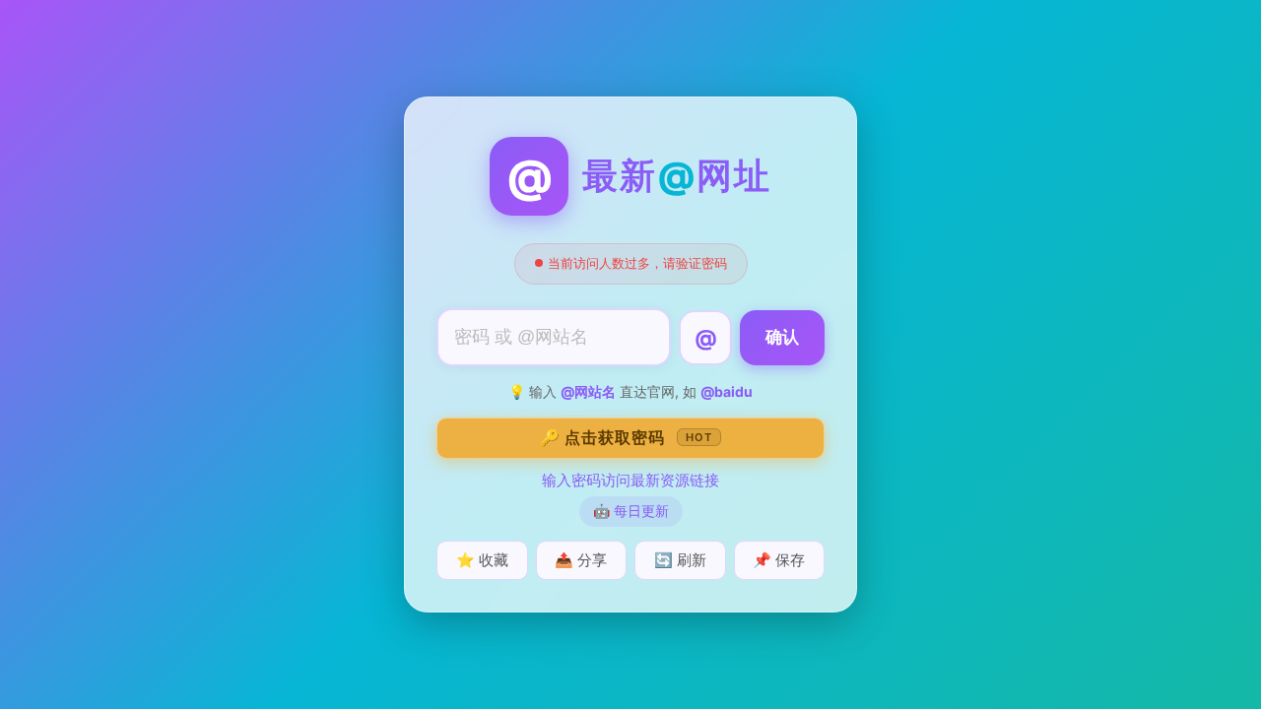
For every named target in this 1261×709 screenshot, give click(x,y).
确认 (782, 337)
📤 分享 (581, 559)
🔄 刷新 (680, 559)
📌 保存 (779, 559)
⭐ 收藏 (482, 559)
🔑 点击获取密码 (626, 437)
